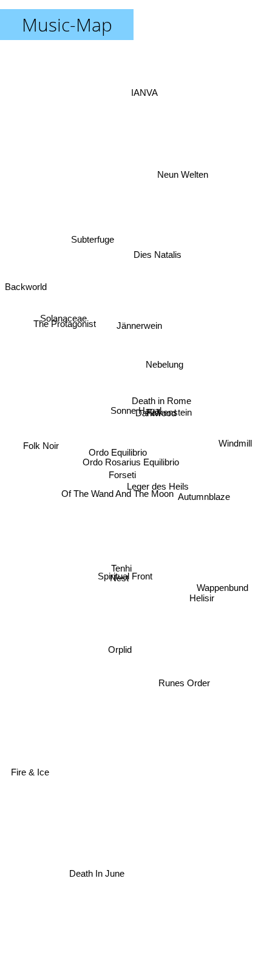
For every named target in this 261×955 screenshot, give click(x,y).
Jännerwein (137, 324)
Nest (120, 583)
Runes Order (186, 683)
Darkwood (154, 408)
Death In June (94, 873)
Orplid (125, 654)
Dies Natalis (154, 252)
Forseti (122, 477)
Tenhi (124, 574)
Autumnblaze (204, 516)
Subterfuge (98, 215)
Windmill (239, 446)
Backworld (26, 277)
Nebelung (164, 359)
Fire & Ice (31, 779)
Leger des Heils (159, 479)
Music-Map (67, 24)
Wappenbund (223, 597)
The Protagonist (64, 331)
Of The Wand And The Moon (118, 497)
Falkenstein (168, 386)
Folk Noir (41, 433)
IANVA (143, 85)
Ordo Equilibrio (116, 455)
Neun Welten (182, 174)
